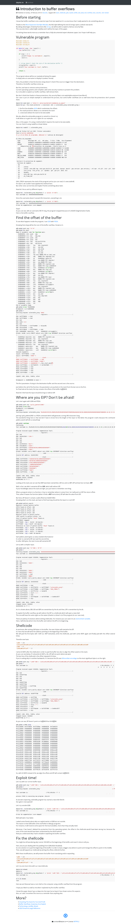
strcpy (49, 27)
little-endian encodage (69, 658)
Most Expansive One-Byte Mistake (37, 25)
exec (94, 12)
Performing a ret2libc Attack (28, 906)
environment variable (83, 619)
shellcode (62, 12)
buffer (75, 12)
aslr (79, 12)
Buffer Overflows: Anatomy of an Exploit (32, 904)
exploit (71, 12)
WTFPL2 (76, 921)
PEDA (56, 221)
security (98, 12)
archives (30, 2)
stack (57, 12)
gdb (67, 12)
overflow (89, 12)
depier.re (20, 2)
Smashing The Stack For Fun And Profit (32, 902)
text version (105, 12)
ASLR (35, 108)
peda (82, 12)
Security (45, 12)
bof (85, 12)
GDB (49, 221)
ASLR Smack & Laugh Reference (29, 908)
